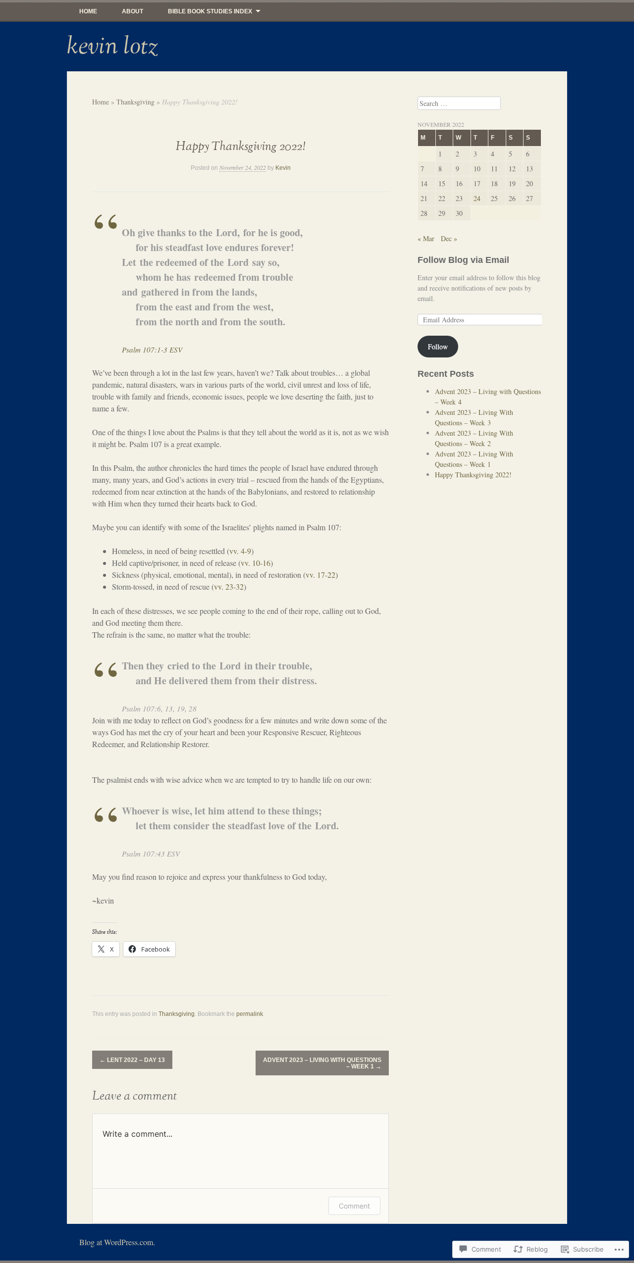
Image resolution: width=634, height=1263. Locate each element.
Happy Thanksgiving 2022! (473, 474)
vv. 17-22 (320, 574)
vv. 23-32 (229, 586)
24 (477, 198)
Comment (354, 1206)
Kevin (283, 167)
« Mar (426, 238)
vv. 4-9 (240, 551)
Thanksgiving (135, 101)
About (132, 11)
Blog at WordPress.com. (117, 1242)
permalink (249, 1013)
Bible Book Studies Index (210, 11)
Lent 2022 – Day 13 (132, 1060)
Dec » (449, 238)
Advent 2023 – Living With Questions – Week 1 (322, 1063)
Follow (438, 346)
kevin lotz (112, 46)
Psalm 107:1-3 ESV (152, 349)
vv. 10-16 (255, 562)
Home (88, 11)
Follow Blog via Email (463, 260)
